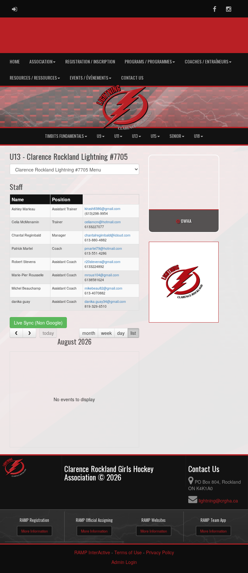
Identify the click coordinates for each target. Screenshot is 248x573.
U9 (99, 136)
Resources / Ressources (33, 77)
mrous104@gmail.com (102, 274)
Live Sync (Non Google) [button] (38, 322)
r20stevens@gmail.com (102, 261)
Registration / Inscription (90, 61)
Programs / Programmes (148, 61)
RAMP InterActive (92, 552)
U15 (154, 136)
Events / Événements (89, 77)
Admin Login (124, 562)
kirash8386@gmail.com (102, 208)
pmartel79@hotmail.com (103, 248)
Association (40, 61)
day (121, 333)
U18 (197, 136)
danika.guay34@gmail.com (105, 301)
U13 (135, 136)
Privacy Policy (160, 552)
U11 (116, 136)
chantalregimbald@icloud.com (107, 235)
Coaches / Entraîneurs (206, 61)
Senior (175, 136)
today (48, 333)
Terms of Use (128, 552)
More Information (34, 531)
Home (15, 61)
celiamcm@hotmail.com (103, 221)
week (106, 333)
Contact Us (132, 77)
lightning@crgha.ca (218, 500)
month (88, 333)
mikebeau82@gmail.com (103, 288)
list (133, 333)
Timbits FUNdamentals (64, 136)
